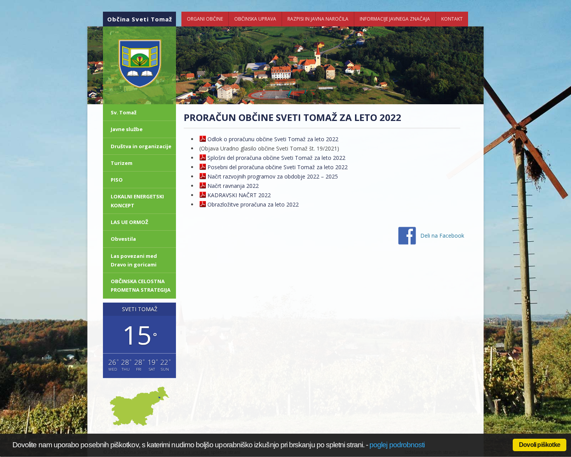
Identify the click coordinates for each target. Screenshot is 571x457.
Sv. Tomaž (123, 112)
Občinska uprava (255, 19)
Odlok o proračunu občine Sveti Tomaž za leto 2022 (272, 139)
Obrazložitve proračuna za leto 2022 (253, 204)
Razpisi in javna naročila (317, 19)
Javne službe (127, 129)
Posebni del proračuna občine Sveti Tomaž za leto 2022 (277, 167)
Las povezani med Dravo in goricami (134, 260)
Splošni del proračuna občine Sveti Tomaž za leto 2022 (276, 157)
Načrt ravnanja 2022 (233, 185)
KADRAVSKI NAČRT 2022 (239, 195)
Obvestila (123, 238)
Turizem (121, 162)
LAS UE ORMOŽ (129, 222)
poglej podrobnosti (397, 445)
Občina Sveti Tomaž (139, 19)
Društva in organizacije (141, 146)
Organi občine (205, 19)
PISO (117, 179)
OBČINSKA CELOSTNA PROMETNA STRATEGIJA (141, 285)
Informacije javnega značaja (395, 19)
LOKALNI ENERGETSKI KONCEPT (137, 200)
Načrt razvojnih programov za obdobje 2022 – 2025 (272, 176)
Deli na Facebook (442, 235)
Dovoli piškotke (539, 444)
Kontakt (452, 19)
